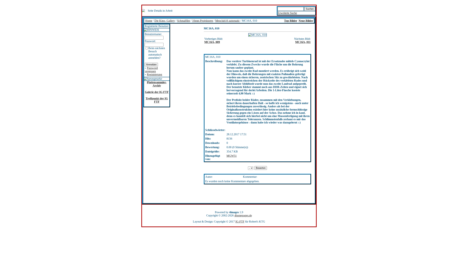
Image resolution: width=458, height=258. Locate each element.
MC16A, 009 (212, 42)
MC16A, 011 (303, 42)
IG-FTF (239, 221)
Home (148, 20)
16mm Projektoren (202, 20)
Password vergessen (151, 69)
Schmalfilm (183, 20)
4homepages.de (243, 215)
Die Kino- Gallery (164, 20)
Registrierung (154, 74)
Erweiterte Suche (287, 13)
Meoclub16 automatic (227, 20)
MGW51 (231, 155)
